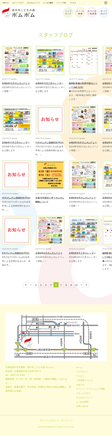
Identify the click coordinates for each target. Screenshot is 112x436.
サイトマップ (67, 420)
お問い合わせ (82, 406)
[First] (25, 284)
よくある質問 (82, 402)
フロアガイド (82, 371)
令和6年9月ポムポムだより (82, 197)
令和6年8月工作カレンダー (82, 253)
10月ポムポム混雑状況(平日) (16, 197)
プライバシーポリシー (49, 420)
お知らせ (80, 384)
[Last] (86, 284)
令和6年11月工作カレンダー (16, 142)
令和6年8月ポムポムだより (48, 253)
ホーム (79, 367)
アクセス (80, 376)
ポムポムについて (84, 397)
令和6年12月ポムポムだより (16, 83)
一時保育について (84, 380)
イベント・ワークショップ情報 (90, 389)
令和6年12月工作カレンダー (49, 83)
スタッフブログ (83, 393)
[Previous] (30, 284)
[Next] (81, 284)
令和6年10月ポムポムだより (83, 142)
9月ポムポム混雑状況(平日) (15, 253)
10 (76, 285)
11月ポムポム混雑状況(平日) (49, 142)
